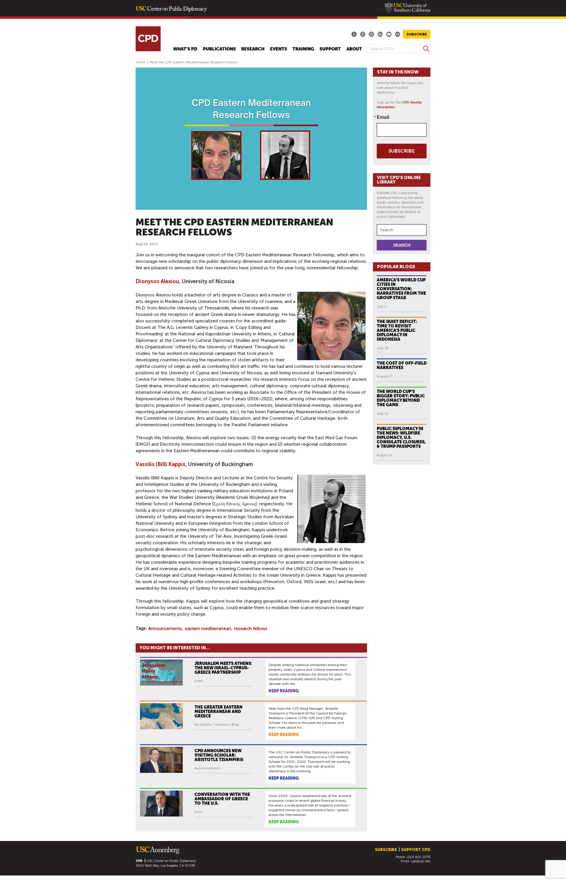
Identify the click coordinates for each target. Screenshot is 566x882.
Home (141, 62)
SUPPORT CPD (415, 849)
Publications (219, 49)
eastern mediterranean (208, 628)
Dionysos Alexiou (157, 281)
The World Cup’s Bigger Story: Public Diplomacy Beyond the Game (401, 398)
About (354, 49)
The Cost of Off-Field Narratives (402, 365)
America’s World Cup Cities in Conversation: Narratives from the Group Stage (401, 289)
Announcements (165, 628)
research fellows (250, 628)
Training (303, 49)
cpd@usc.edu (420, 861)
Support (330, 49)
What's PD (185, 49)
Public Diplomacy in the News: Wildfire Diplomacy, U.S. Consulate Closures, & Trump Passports (401, 437)
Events (278, 49)
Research (252, 49)
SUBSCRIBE (417, 34)
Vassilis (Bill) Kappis (160, 464)
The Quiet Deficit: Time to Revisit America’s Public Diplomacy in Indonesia (397, 330)
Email (383, 117)
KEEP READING (284, 690)
